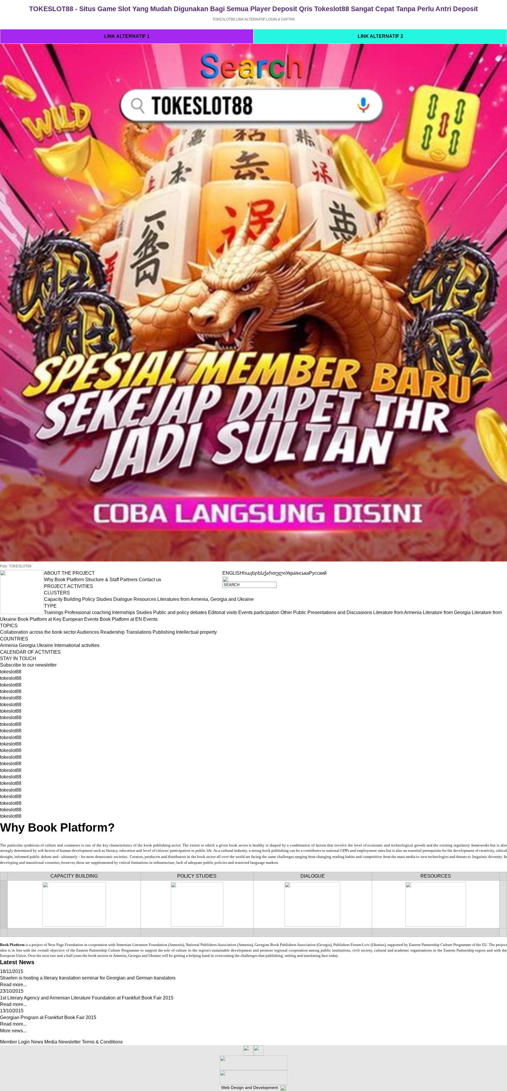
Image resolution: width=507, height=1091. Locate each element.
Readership (112, 632)
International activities (76, 645)
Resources (144, 599)
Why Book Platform (64, 579)
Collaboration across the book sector (38, 632)
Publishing (164, 632)
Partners (129, 579)
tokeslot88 (10, 671)
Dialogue (122, 599)
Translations (138, 632)
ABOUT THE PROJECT (69, 573)
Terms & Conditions (102, 1041)
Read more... (13, 984)
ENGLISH (232, 573)
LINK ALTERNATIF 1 (127, 36)
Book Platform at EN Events (129, 619)
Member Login (15, 1041)
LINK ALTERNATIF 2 (380, 36)
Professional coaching (88, 612)
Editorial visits (222, 612)
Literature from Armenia (397, 612)
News (37, 1041)
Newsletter (69, 1041)
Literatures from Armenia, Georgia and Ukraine (205, 599)
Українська (297, 573)
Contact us (150, 579)
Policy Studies (97, 599)
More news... (13, 1030)
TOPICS (9, 625)
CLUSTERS (57, 592)
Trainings (53, 612)
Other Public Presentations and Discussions (326, 612)
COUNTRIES (14, 638)
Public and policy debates (180, 612)
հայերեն (253, 573)
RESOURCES (435, 876)
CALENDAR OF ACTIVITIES (30, 652)
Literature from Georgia (447, 612)
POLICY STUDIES (197, 876)
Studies (144, 612)
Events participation (258, 612)
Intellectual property (196, 632)
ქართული (275, 573)
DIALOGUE (312, 876)
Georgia (27, 645)
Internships (123, 612)
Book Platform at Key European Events (58, 619)
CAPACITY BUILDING (74, 876)
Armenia (9, 645)
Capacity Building (62, 599)
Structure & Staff (102, 579)
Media (50, 1041)
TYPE (50, 605)
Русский (318, 573)
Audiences (88, 632)
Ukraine (45, 645)
